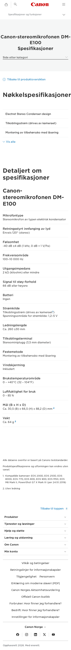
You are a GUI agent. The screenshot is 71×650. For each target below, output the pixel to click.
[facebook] (17, 635)
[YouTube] (53, 635)
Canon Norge (34, 626)
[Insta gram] (26, 635)
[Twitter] (44, 635)
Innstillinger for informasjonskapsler (36, 617)
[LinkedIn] (35, 635)
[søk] (15, 4)
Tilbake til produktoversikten (26, 79)
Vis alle (10, 141)
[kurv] (6, 4)
